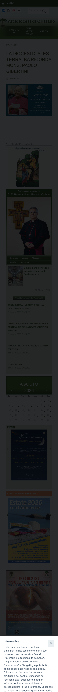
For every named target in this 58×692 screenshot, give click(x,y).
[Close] (51, 643)
